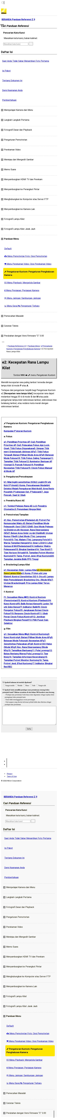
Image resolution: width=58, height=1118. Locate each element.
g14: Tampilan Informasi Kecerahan (25, 657)
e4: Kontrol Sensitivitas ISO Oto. (25, 576)
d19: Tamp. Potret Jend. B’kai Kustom (31, 556)
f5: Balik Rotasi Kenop (29, 603)
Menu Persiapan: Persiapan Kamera (21, 290)
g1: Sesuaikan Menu (15, 634)
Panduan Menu (34, 346)
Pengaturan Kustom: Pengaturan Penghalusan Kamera (29, 273)
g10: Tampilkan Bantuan (18, 650)
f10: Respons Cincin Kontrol (24, 613)
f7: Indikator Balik (28, 607)
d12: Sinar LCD (35, 543)
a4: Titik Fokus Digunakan (20, 448)
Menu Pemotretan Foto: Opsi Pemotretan (25, 256)
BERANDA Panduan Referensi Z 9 (20, 796)
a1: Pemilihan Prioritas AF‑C (18, 442)
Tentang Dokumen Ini (12, 80)
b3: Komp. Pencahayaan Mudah (31, 485)
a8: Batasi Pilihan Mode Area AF (26, 455)
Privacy (9, 774)
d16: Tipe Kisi (41, 549)
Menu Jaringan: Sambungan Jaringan (22, 298)
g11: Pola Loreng (39, 650)
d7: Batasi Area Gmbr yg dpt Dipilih (24, 533)
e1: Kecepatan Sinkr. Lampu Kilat (20, 570)
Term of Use (12, 776)
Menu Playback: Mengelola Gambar (22, 282)
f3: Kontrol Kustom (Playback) (33, 600)
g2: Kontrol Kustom (37, 634)
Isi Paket (6, 71)
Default (8, 248)
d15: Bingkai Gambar (24, 549)
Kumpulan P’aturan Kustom (17, 431)
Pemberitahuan (9, 100)
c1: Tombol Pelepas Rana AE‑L (19, 506)
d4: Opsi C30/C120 (21, 526)
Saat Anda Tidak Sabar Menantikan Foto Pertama (25, 61)
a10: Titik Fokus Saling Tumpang (32, 458)
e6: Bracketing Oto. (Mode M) (35, 580)
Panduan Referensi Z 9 (17, 346)
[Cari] (31, 43)
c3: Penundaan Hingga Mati (27, 509)
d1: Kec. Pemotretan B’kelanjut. (20, 520)
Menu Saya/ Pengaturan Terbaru (21, 306)
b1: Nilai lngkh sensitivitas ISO (19, 482)
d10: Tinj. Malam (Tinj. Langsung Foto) (28, 539)
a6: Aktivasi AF (26, 451)
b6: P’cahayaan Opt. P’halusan (25, 492)
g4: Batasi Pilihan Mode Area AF (34, 637)
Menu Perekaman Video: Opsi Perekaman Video (27, 264)
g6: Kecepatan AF (34, 640)
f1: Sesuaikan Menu (15, 597)
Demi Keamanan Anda (12, 90)
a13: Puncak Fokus (19, 464)
